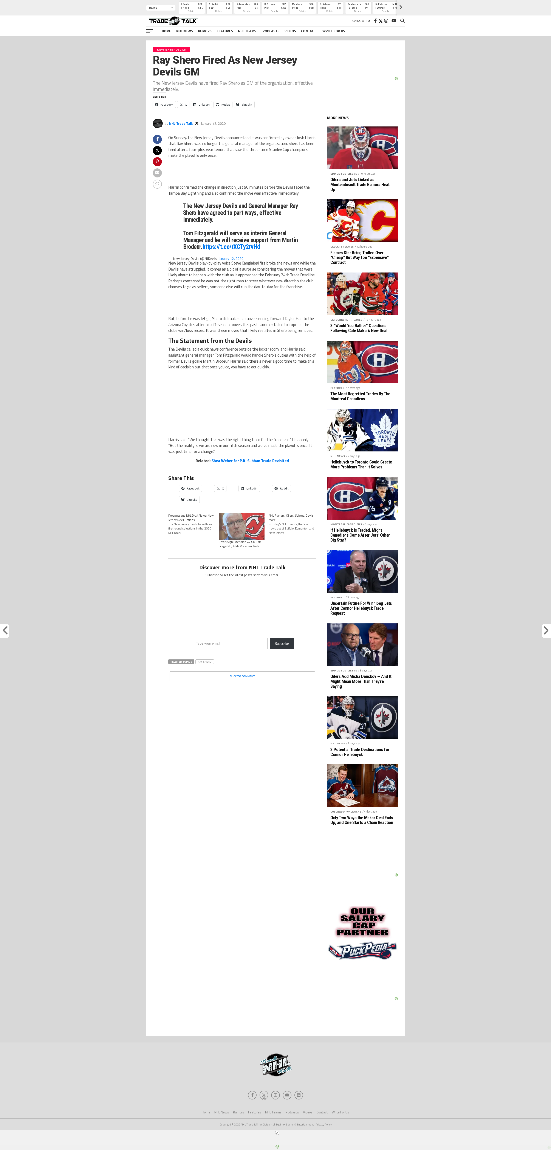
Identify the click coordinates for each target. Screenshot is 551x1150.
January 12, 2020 (230, 258)
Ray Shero (205, 661)
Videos (290, 31)
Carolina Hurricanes (346, 320)
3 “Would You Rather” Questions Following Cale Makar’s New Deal (358, 328)
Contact (308, 31)
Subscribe (282, 643)
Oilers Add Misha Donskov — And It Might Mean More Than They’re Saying (360, 681)
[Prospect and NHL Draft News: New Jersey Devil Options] (193, 524)
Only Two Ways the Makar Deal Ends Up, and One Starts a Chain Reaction (361, 820)
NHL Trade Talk (181, 123)
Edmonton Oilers (343, 174)
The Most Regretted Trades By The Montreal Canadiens (360, 396)
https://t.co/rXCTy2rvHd (231, 246)
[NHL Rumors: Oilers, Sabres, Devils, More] (294, 524)
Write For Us (333, 31)
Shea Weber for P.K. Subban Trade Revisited (250, 461)
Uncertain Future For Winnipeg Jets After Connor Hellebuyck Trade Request (361, 608)
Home (166, 31)
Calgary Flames (342, 247)
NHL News (184, 31)
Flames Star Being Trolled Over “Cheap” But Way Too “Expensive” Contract (359, 257)
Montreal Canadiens (346, 524)
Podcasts (271, 31)
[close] (277, 1133)
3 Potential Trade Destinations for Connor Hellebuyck (359, 752)
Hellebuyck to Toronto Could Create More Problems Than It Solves (361, 465)
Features (225, 31)
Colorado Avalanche (345, 812)
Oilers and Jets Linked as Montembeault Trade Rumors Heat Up (360, 184)
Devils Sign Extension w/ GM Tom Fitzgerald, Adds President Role (240, 543)
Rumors (205, 31)
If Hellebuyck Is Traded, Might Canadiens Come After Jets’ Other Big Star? (360, 535)
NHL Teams (247, 31)
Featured (337, 388)
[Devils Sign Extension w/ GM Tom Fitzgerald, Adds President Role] (242, 526)
